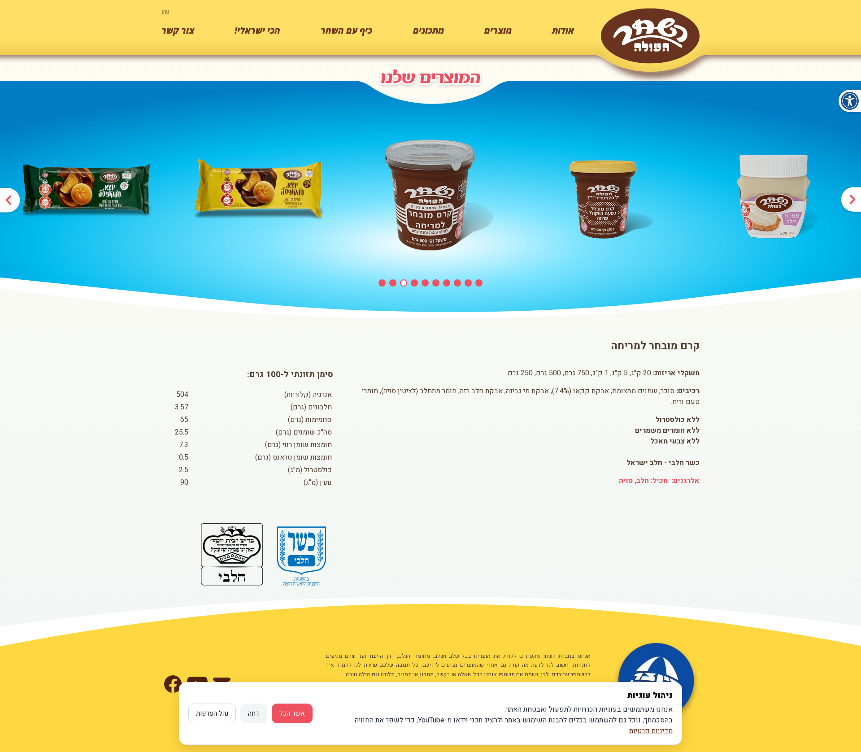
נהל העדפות (212, 713)
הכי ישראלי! (257, 30)
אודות (563, 30)
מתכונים (428, 30)
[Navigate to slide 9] (468, 283)
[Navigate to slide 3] (403, 283)
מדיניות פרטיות (651, 731)
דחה (254, 713)
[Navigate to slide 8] (457, 283)
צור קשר (177, 30)
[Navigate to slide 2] (392, 283)
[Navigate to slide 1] (382, 283)
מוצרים (498, 30)
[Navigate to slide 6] (435, 283)
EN (165, 12)
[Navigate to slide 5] (425, 283)
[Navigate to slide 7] (446, 283)
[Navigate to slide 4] (414, 283)
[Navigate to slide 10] (479, 283)
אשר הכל (292, 713)
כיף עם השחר (346, 30)
